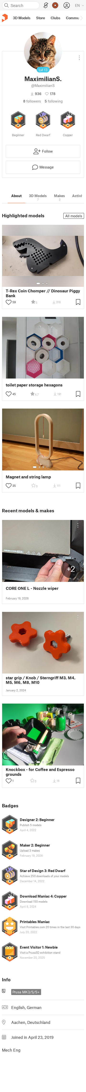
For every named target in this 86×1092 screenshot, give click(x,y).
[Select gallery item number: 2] (43, 283)
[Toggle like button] (8, 302)
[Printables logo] (5, 18)
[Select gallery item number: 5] (50, 467)
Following (54, 101)
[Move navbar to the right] (81, 18)
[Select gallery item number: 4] (47, 467)
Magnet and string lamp (28, 477)
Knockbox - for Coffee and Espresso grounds (40, 771)
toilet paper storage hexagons (34, 385)
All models (73, 216)
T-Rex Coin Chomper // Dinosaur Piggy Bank (43, 293)
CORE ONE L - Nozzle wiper (32, 588)
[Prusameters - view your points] (55, 5)
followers (32, 101)
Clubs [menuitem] (55, 18)
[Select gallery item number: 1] (38, 283)
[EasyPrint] (45, 5)
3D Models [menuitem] (21, 18)
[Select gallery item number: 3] (47, 283)
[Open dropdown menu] (79, 56)
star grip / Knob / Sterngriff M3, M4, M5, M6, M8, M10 (40, 680)
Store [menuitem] (40, 18)
